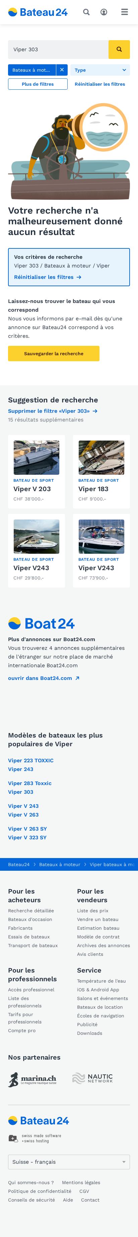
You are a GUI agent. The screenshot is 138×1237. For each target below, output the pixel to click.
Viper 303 (20, 792)
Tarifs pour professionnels (25, 1018)
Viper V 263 (23, 814)
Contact (90, 1200)
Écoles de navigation (100, 1015)
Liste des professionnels (25, 1002)
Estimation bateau (98, 928)
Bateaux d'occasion (30, 919)
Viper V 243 (23, 806)
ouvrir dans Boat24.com (40, 678)
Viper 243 (20, 769)
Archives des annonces (103, 945)
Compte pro (22, 1030)
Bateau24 (19, 864)
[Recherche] (87, 12)
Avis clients (90, 954)
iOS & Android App (98, 989)
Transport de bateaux (33, 945)
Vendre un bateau (98, 919)
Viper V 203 (32, 489)
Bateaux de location (100, 1007)
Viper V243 (31, 568)
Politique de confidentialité (39, 1191)
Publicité (87, 1024)
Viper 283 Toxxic (30, 783)
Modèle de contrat (98, 936)
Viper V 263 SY (27, 829)
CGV (84, 1191)
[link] (62, 70)
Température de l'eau (101, 981)
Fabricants (20, 928)
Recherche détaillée (31, 910)
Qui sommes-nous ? (31, 1182)
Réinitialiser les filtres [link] (44, 277)
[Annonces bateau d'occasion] (38, 12)
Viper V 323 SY (27, 837)
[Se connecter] (105, 11)
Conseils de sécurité (31, 1200)
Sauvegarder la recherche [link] (53, 353)
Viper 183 (93, 489)
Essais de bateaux (29, 936)
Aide (68, 1200)
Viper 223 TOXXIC (31, 760)
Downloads (89, 1033)
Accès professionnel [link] (31, 989)
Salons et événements (102, 998)
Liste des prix (92, 910)
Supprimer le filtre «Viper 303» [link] (49, 411)
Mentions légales (81, 1182)
